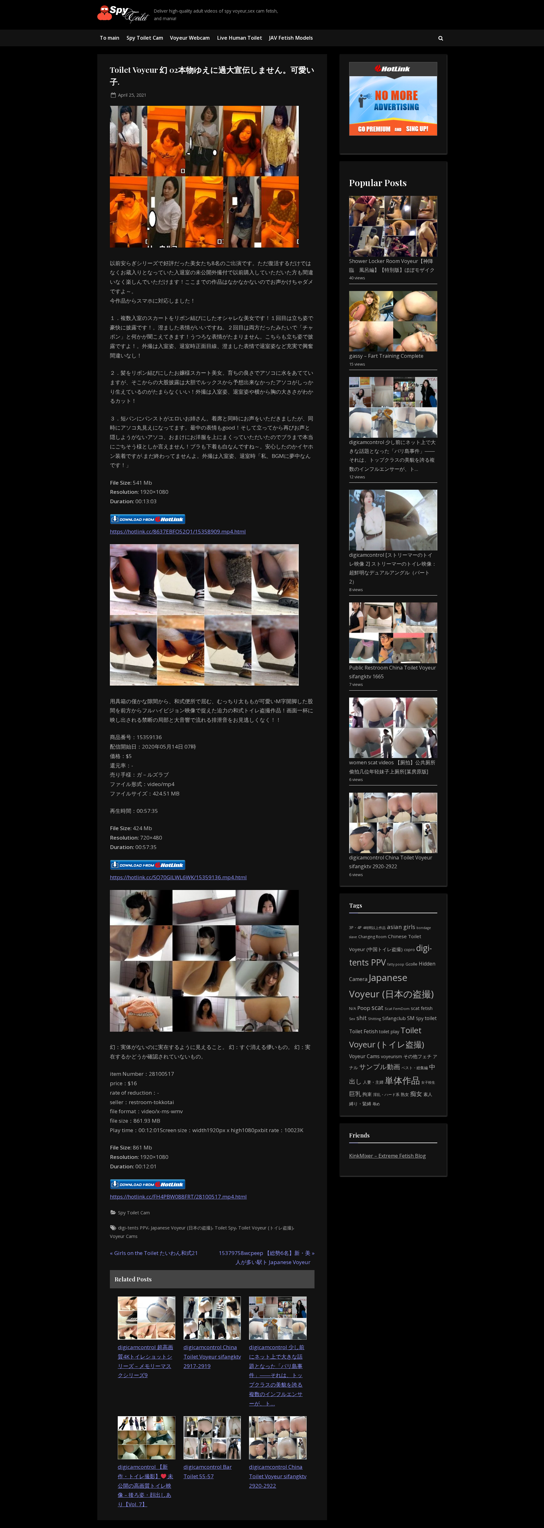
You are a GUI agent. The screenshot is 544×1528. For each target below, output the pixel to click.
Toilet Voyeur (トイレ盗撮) (265, 1228)
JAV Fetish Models (291, 37)
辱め (376, 1104)
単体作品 (402, 1080)
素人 (427, 1094)
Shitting (374, 1018)
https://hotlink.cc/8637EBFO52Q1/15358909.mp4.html (178, 531)
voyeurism (391, 1056)
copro (409, 949)
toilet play (389, 1032)
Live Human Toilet (239, 37)
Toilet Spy (225, 1228)
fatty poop (395, 964)
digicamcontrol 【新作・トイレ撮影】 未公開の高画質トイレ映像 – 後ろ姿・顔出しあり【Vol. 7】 (145, 1485)
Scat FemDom (397, 1008)
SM (411, 1018)
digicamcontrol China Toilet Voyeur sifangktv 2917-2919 (212, 1356)
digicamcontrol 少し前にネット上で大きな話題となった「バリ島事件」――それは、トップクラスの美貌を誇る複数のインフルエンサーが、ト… (276, 1375)
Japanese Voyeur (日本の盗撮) (181, 1228)
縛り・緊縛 (360, 1104)
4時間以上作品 (374, 927)
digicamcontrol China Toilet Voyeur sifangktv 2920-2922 (277, 1476)
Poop (363, 1008)
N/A (352, 1008)
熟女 (405, 1094)
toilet (431, 1018)
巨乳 (355, 1093)
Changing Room (372, 936)
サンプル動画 (379, 1066)
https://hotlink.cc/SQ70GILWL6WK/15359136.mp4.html (178, 877)
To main (109, 37)
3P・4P (355, 927)
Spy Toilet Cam (145, 37)
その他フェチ (417, 1056)
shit (361, 1018)
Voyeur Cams (124, 1236)
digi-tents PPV (133, 1228)
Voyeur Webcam (190, 37)
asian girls (401, 927)
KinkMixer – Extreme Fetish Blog (387, 1155)
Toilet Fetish (363, 1031)
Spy (419, 1018)
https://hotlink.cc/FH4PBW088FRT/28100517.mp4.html (178, 1196)
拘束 (367, 1094)
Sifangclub (394, 1018)
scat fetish (422, 1008)
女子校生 (428, 1082)
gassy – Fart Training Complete (386, 355)
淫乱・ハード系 (386, 1094)
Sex (352, 1018)
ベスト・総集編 (414, 1067)
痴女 (416, 1093)
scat (377, 1007)
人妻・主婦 (373, 1082)
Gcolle (411, 964)
